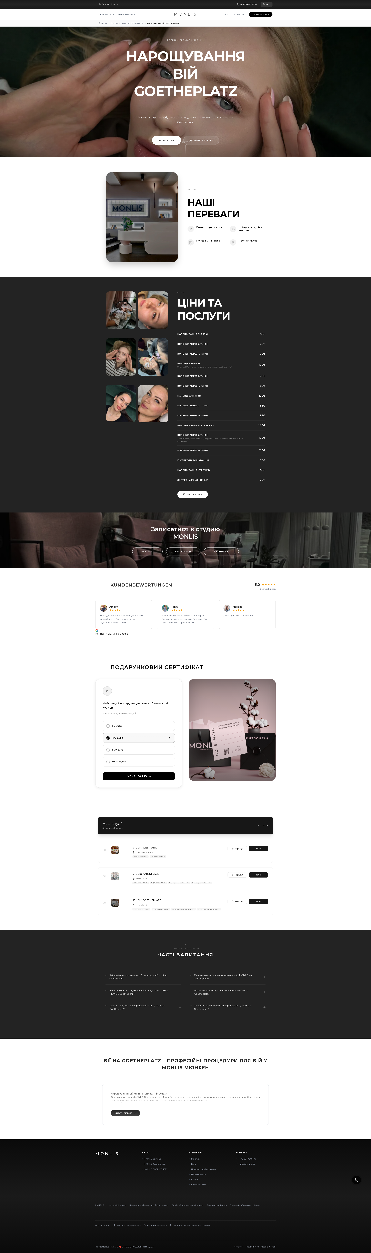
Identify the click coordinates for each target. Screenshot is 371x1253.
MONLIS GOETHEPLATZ (155, 1169)
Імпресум (238, 1247)
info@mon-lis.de (247, 1164)
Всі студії (263, 825)
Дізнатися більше (201, 140)
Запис (258, 848)
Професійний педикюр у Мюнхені (187, 1205)
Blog (193, 1164)
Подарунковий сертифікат (204, 1169)
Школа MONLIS (106, 14)
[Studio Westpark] (185, 852)
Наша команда (126, 14)
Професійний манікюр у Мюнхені (245, 1205)
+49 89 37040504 (248, 1159)
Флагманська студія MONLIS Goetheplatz (134, 1097)
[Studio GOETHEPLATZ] (185, 904)
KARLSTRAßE (183, 551)
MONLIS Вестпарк (153, 1159)
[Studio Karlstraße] (185, 878)
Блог (226, 14)
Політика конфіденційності (261, 1247)
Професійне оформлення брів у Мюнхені (148, 1205)
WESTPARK (147, 551)
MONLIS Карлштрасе (154, 1164)
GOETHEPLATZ (221, 551)
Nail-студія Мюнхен (117, 1205)
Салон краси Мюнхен (217, 1205)
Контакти (239, 14)
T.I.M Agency (148, 1247)
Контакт (195, 1179)
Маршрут (239, 848)
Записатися (166, 140)
